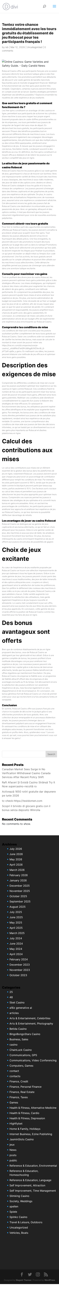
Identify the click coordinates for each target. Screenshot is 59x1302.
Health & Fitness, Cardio (24, 1113)
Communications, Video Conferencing (33, 1060)
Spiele (13, 1211)
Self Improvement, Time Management (33, 1190)
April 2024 (16, 954)
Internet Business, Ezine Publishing (31, 1134)
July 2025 (16, 912)
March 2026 (17, 870)
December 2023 (20, 964)
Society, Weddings (21, 1201)
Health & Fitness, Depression (27, 1118)
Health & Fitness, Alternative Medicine (33, 1107)
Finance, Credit (19, 1081)
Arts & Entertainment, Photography (31, 1023)
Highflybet (16, 1123)
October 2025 (18, 896)
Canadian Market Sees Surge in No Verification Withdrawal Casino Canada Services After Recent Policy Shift (26, 773)
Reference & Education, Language (30, 1180)
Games (14, 1102)
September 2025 (20, 901)
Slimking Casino (19, 1196)
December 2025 (20, 885)
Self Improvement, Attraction (27, 1185)
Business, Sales (19, 1039)
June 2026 (16, 854)
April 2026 (16, 864)
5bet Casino (17, 1002)
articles (14, 1013)
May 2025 (16, 922)
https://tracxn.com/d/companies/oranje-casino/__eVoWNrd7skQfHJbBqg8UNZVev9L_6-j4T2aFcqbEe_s (23, 348)
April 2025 (16, 927)
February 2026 (19, 875)
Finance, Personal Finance (25, 1086)
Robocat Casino (9, 71)
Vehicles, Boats (19, 1232)
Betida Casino (18, 1028)
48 (11, 997)
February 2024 (19, 959)
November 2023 (20, 970)
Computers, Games (21, 1065)
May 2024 (16, 948)
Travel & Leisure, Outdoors (26, 1222)
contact (14, 1071)
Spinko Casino (18, 1217)
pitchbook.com (28, 140)
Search (51, 754)
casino (14, 1044)
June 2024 (16, 943)
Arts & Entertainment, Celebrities (30, 1018)
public (13, 1160)
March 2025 (17, 933)
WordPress (49, 1280)
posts (13, 1155)
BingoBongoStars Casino (25, 1034)
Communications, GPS (23, 1055)
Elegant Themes (23, 1280)
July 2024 (16, 938)
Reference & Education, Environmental (33, 1165)
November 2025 (20, 891)
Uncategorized (34, 47)
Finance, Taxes (19, 1097)
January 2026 (18, 880)
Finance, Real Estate (22, 1092)
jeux (12, 1144)
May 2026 (16, 859)
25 (11, 992)
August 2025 (18, 906)
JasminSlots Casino (22, 1139)
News (13, 1149)
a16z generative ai (21, 1007)
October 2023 (18, 975)
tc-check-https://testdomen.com (22, 800)
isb (7, 47)
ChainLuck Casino (21, 1049)
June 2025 (16, 917)
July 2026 (16, 848)
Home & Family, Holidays (25, 1128)
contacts (15, 1076)
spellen (14, 1206)
